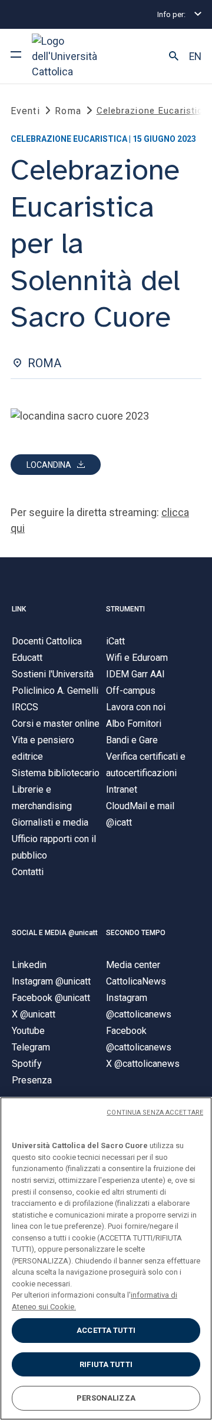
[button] (173, 56)
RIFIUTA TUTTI (106, 1364)
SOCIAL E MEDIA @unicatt (55, 933)
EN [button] (195, 56)
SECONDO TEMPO (135, 933)
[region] (106, 1258)
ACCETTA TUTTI (106, 1330)
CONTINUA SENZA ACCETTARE (155, 1112)
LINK (19, 609)
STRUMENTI (125, 609)
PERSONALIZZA (106, 1398)
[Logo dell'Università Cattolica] (76, 56)
